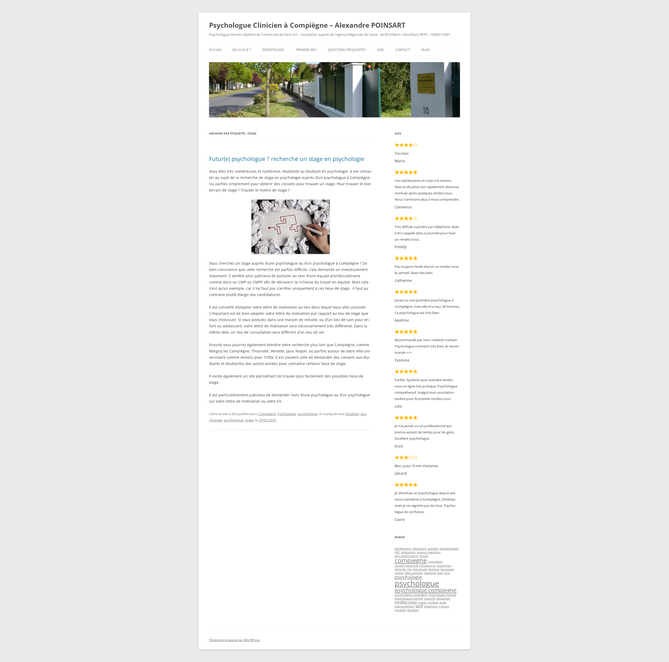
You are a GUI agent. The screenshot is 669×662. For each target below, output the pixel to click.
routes (422, 602)
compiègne (435, 562)
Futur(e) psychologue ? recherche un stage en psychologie (286, 158)
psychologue (308, 413)
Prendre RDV (306, 50)
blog (426, 50)
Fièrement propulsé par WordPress (234, 640)
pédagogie (443, 598)
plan (440, 573)
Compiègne (267, 413)
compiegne (411, 560)
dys (409, 569)
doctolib (400, 569)
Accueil (215, 50)
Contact (402, 50)
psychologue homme (409, 598)
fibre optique (414, 573)
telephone (431, 606)
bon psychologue (406, 556)
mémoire (430, 573)
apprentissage (448, 548)
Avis (380, 50)
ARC (397, 552)
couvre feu (444, 565)
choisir (423, 556)
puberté (429, 598)
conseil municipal (406, 565)
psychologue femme (442, 595)
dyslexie (433, 569)
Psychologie (287, 413)
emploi (399, 573)
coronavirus (427, 565)
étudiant (352, 413)
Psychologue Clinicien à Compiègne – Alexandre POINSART (307, 25)
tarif (419, 605)
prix (447, 573)
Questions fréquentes (347, 50)
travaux (444, 606)
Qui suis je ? (241, 50)
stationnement (404, 606)
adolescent (419, 548)
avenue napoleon (429, 552)
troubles (400, 610)
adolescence (403, 548)
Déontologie (273, 50)
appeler (433, 548)
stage (249, 420)
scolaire (433, 602)
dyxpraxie (447, 569)
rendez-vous (406, 602)
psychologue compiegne (426, 590)
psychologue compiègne (411, 595)
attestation (408, 552)
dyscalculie (420, 569)
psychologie (408, 576)
